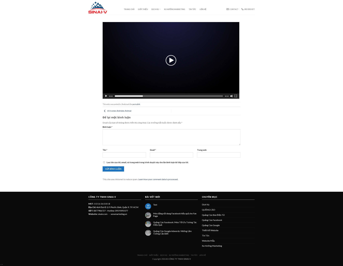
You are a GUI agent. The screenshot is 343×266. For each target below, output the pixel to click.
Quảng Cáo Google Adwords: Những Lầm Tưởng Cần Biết (172, 232)
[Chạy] (106, 96)
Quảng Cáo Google (211, 225)
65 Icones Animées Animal (119, 111)
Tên (105, 150)
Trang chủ (129, 9)
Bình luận (107, 127)
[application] (171, 60)
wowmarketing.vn (119, 214)
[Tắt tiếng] (231, 96)
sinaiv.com (102, 214)
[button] (171, 60)
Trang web (201, 150)
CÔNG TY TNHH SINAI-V (179, 259)
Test (155, 204)
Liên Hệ (203, 9)
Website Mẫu (208, 240)
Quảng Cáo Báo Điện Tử (213, 215)
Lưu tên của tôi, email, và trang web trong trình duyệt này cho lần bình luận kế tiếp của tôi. (148, 162)
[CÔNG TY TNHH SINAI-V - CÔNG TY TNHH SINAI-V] (104, 7)
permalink (136, 104)
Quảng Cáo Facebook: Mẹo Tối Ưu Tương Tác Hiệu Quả (175, 223)
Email (153, 150)
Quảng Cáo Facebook (212, 220)
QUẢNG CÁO (208, 209)
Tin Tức (192, 9)
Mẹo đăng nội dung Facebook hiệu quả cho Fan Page (174, 214)
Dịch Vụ (155, 9)
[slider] (169, 96)
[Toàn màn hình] (235, 96)
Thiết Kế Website (210, 230)
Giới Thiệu (143, 9)
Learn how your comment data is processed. (158, 179)
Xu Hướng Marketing (174, 9)
